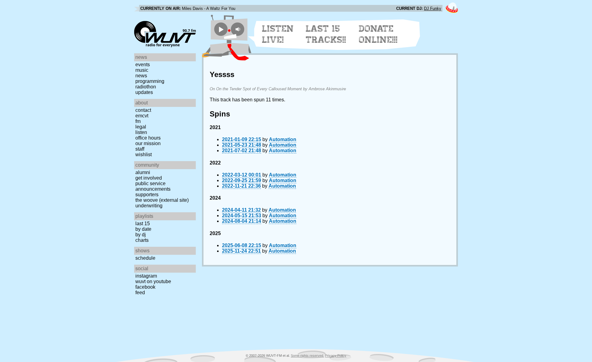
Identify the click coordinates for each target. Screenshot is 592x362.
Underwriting (148, 205)
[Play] (221, 29)
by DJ (140, 234)
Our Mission (148, 143)
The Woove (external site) (162, 200)
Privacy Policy (335, 355)
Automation (282, 139)
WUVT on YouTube (153, 281)
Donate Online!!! (378, 34)
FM (138, 121)
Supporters (146, 194)
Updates (144, 92)
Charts (142, 240)
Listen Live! (278, 34)
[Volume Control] (238, 29)
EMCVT (141, 115)
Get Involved (148, 178)
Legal (140, 126)
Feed (140, 292)
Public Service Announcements (153, 186)
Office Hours (148, 137)
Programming (149, 81)
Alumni (142, 172)
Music (141, 70)
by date (143, 229)
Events (142, 64)
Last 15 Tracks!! (326, 34)
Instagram (146, 276)
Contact (143, 110)
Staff (139, 149)
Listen (141, 132)
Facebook (145, 287)
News (141, 75)
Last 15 (142, 223)
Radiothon (145, 86)
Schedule (145, 258)
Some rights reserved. (307, 355)
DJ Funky (432, 8)
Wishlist (143, 154)
